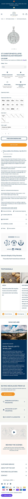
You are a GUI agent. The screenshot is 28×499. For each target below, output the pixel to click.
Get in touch (8, 394)
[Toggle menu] (1, 14)
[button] (14, 92)
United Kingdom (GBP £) (8, 480)
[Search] (23, 14)
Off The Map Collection (10, 18)
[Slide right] (16, 49)
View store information (7, 156)
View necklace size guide (9, 208)
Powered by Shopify (18, 492)
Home (2, 18)
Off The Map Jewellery (8, 492)
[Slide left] (12, 49)
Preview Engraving (14, 138)
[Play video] (14, 432)
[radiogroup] (14, 104)
